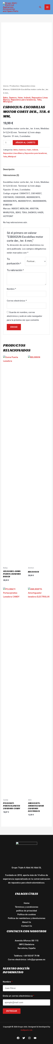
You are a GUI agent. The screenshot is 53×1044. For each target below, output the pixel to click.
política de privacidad (26, 910)
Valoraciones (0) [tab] (11, 175)
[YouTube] (35, 1038)
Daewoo (13, 97)
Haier (20, 97)
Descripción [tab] (9, 169)
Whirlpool (7, 101)
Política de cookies (26, 914)
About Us (26, 922)
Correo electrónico (17, 300)
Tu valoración (15, 270)
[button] (40, 7)
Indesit (27, 97)
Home (26, 903)
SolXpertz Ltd (26, 1030)
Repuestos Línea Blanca (13, 153)
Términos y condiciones (26, 907)
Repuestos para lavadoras (23, 99)
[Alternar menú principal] (47, 7)
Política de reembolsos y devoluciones (26, 918)
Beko (5, 97)
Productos (14, 86)
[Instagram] (29, 1038)
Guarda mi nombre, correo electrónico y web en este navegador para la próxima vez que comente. (24, 316)
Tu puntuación (14, 261)
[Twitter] (23, 1038)
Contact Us (26, 926)
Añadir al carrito (25, 142)
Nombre (11, 289)
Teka (39, 99)
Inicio (5, 86)
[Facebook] (18, 1038)
